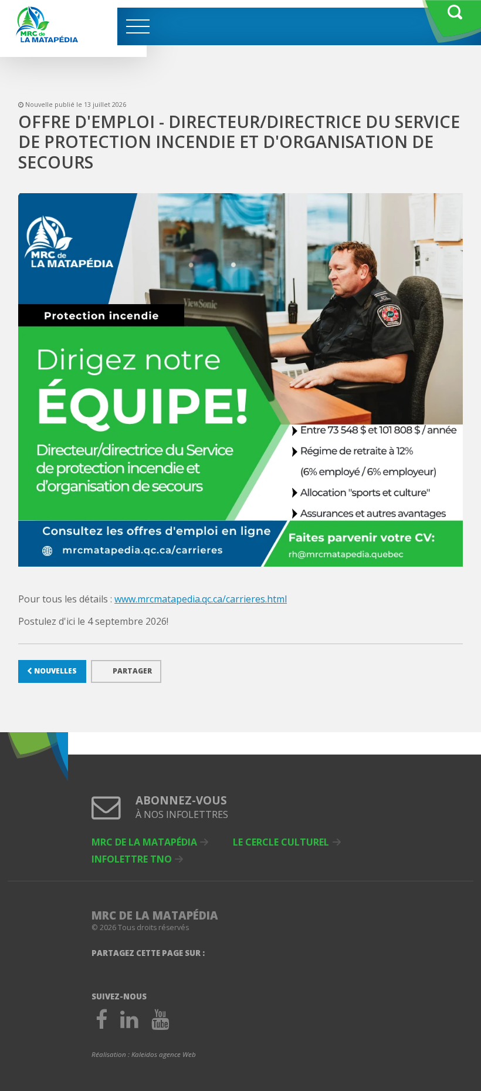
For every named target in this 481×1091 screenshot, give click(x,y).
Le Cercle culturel (281, 842)
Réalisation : (144, 1054)
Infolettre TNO (132, 859)
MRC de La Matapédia (144, 842)
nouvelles (54, 671)
